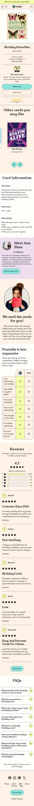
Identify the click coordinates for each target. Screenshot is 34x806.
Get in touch (17, 792)
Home (7, 784)
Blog (21, 786)
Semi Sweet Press (17, 152)
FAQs (20, 766)
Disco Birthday (17, 149)
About (14, 784)
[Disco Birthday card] (17, 135)
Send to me (17, 92)
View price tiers (17, 61)
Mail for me (17, 86)
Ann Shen (18, 51)
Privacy (14, 786)
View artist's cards (11, 271)
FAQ (20, 784)
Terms (27, 784)
